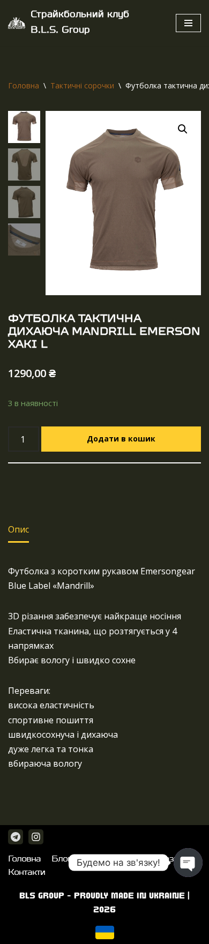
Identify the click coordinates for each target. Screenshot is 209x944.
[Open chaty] (188, 862)
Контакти (26, 872)
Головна (23, 85)
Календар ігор (109, 859)
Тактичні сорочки (82, 85)
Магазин (165, 859)
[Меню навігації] (188, 23)
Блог (61, 859)
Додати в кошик (121, 438)
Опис (18, 529)
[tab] (18, 530)
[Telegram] (15, 836)
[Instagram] (35, 836)
